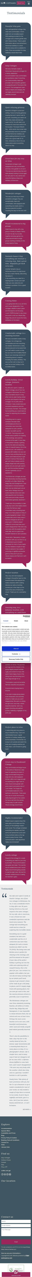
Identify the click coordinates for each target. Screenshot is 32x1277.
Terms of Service (9, 1249)
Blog (2, 1135)
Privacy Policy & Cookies (9, 1138)
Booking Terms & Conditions (10, 1140)
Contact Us (4, 1142)
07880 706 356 (6, 1170)
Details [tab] (16, 621)
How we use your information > (11, 1253)
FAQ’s (3, 1145)
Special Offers (5, 1131)
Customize (15, 654)
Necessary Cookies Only (16, 659)
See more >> (27, 1109)
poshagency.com (6, 1258)
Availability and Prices (8, 1133)
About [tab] (26, 621)
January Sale (5, 1147)
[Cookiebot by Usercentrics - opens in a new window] (23, 616)
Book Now (21, 3)
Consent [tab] (5, 621)
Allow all (16, 648)
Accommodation (6, 1128)
